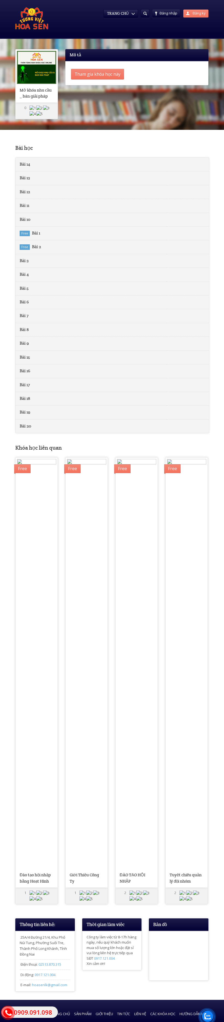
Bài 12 (25, 192)
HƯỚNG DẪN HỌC (194, 1013)
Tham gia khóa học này (97, 74)
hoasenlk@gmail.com (49, 984)
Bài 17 (25, 385)
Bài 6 (24, 302)
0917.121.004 (45, 974)
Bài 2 (36, 247)
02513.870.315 (50, 964)
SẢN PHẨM (83, 1013)
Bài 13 (25, 178)
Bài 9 (24, 343)
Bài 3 (24, 260)
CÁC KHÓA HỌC (162, 1013)
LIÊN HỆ (140, 1013)
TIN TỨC (123, 1013)
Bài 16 (25, 371)
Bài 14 (25, 164)
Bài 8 (24, 329)
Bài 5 (24, 288)
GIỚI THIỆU (104, 1013)
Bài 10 (25, 219)
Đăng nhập (168, 13)
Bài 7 (24, 315)
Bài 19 (25, 412)
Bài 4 (24, 274)
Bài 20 (25, 426)
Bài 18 (25, 398)
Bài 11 (24, 205)
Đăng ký (199, 13)
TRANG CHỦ (60, 1013)
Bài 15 (25, 357)
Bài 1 (36, 233)
